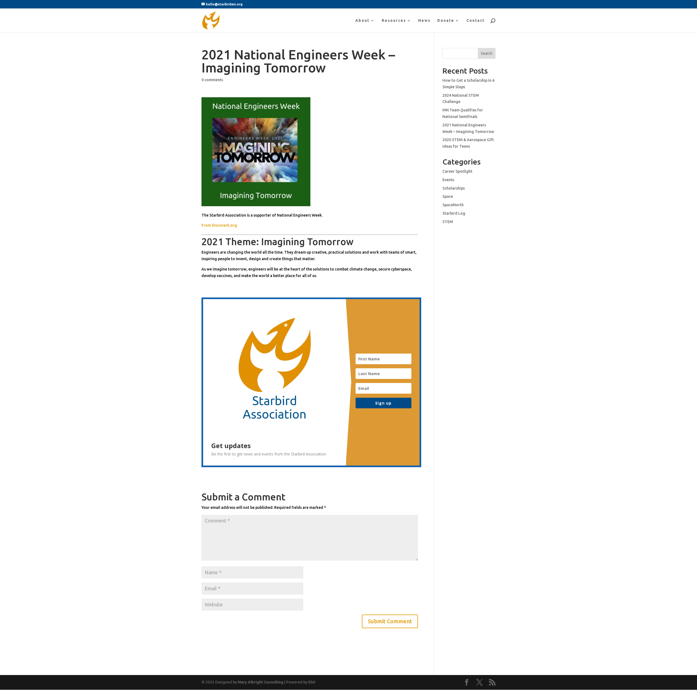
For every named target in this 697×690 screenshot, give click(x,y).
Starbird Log (453, 213)
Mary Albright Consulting (260, 682)
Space (447, 196)
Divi (311, 682)
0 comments (212, 80)
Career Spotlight (457, 171)
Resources (394, 21)
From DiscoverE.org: (219, 225)
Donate (445, 21)
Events (448, 180)
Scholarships (453, 188)
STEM (447, 222)
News (424, 21)
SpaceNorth (453, 205)
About (362, 21)
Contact (475, 21)
